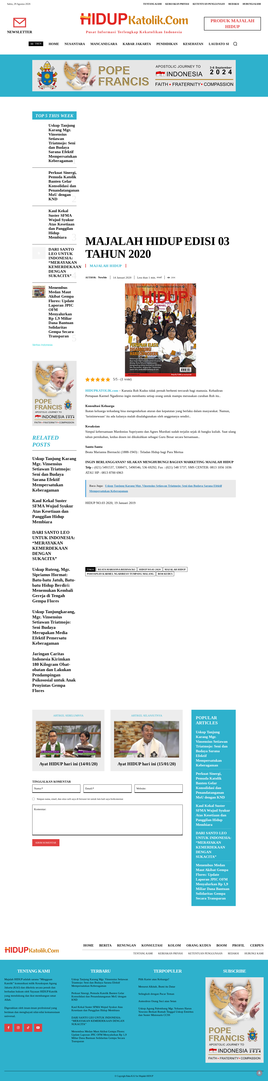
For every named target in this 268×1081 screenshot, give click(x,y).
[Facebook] (207, 276)
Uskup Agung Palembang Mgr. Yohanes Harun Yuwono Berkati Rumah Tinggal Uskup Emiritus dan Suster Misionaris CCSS (165, 1011)
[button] (235, 43)
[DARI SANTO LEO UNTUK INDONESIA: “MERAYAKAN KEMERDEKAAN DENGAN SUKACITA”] (39, 253)
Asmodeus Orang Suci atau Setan (157, 1001)
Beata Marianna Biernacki (116, 569)
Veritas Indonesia (42, 344)
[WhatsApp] (223, 276)
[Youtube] (38, 1028)
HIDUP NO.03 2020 (150, 569)
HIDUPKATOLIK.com (101, 390)
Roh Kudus (165, 573)
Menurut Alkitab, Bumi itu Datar (156, 986)
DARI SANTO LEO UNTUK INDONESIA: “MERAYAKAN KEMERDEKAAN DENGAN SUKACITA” (64, 262)
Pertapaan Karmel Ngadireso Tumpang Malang (120, 573)
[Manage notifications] (259, 1073)
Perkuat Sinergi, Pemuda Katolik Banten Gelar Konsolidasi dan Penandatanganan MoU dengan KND (63, 185)
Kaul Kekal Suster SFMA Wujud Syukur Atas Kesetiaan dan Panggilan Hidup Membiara (61, 224)
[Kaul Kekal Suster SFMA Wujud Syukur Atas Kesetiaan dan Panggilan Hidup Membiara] (39, 215)
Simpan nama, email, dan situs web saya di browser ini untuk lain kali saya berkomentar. (80, 799)
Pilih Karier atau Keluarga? (153, 979)
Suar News (198, 908)
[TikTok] (28, 1028)
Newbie (102, 277)
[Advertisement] (160, 136)
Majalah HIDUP (106, 266)
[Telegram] (232, 276)
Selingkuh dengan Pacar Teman (156, 993)
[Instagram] (18, 1028)
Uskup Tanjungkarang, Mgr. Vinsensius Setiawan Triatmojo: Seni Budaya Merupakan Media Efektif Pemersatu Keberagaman (53, 627)
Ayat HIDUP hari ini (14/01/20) (68, 763)
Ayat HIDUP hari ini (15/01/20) (147, 763)
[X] (215, 276)
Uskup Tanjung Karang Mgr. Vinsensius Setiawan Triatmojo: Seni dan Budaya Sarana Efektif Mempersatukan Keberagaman (62, 143)
